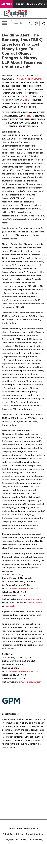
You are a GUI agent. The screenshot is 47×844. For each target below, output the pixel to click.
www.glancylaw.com (31, 599)
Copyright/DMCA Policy (15, 839)
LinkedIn (30, 602)
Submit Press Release (13, 834)
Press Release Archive (27, 828)
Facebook (9, 606)
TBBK (27, 100)
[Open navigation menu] (4, 23)
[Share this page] (43, 23)
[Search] (30, 23)
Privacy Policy (36, 839)
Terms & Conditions (35, 834)
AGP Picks (7, 4)
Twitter (39, 602)
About (12, 828)
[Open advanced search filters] (36, 23)
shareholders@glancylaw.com (23, 588)
